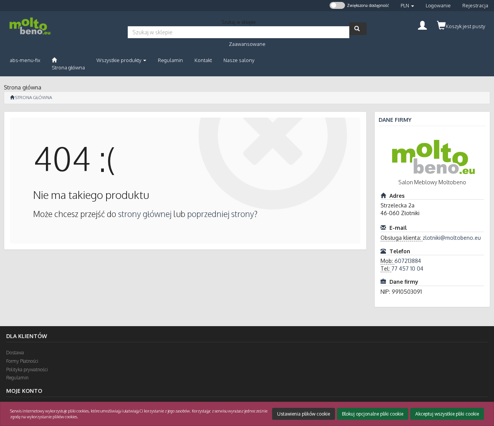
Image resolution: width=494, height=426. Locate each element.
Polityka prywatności (27, 369)
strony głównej (144, 214)
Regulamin (17, 378)
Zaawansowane (247, 44)
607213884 (407, 261)
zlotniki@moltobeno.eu (452, 237)
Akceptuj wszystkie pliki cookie (447, 414)
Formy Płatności (22, 361)
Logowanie (438, 5)
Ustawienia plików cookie (303, 414)
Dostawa (15, 352)
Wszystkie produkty (119, 60)
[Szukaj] (358, 28)
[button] (407, 5)
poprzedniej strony (220, 214)
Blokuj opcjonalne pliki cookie (372, 414)
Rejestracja (475, 5)
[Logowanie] (422, 24)
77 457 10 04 (407, 268)
